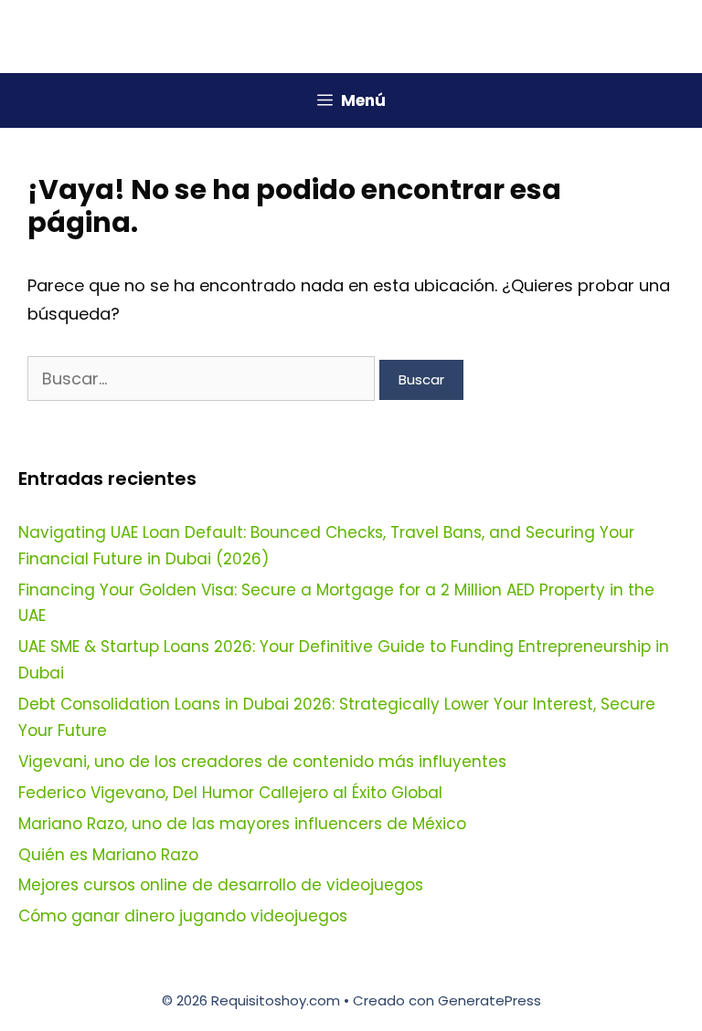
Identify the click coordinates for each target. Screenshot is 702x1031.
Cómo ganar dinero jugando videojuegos (182, 916)
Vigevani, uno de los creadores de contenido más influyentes (262, 762)
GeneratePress (489, 1000)
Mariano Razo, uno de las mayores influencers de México (242, 824)
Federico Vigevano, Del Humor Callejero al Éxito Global (230, 793)
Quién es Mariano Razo (108, 855)
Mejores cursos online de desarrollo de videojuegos (220, 885)
